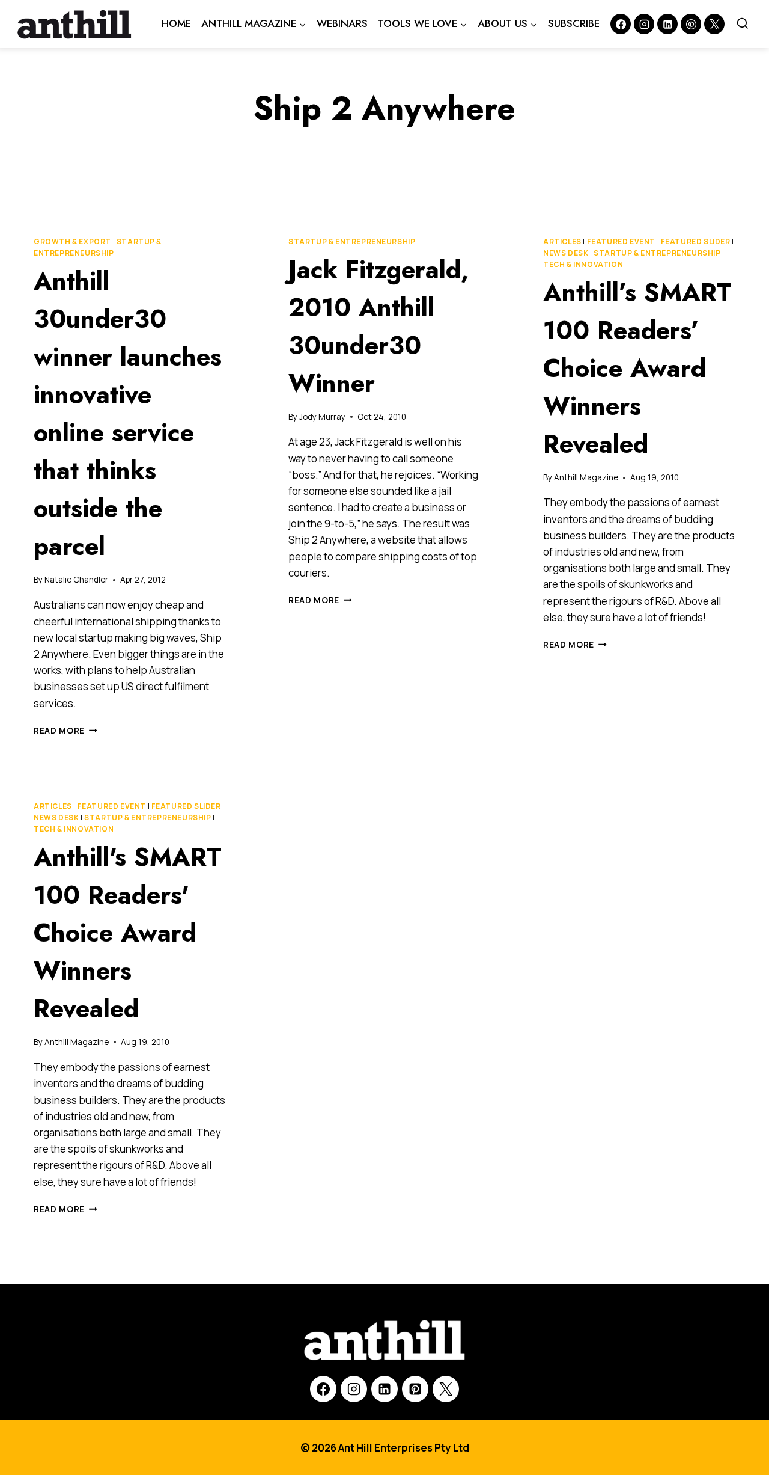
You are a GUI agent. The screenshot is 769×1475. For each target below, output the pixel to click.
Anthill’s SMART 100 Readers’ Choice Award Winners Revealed (637, 368)
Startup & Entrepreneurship (351, 241)
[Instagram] (644, 24)
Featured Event (621, 241)
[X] (446, 1389)
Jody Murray (322, 416)
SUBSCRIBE (574, 23)
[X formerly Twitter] (714, 24)
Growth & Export (72, 241)
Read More (65, 730)
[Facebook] (620, 24)
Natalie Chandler (76, 579)
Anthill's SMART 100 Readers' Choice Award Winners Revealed (128, 933)
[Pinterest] (691, 24)
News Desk (565, 253)
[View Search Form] (743, 24)
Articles (562, 241)
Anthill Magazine (586, 477)
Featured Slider (696, 241)
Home (176, 23)
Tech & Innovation (583, 264)
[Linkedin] (667, 24)
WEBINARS (342, 23)
